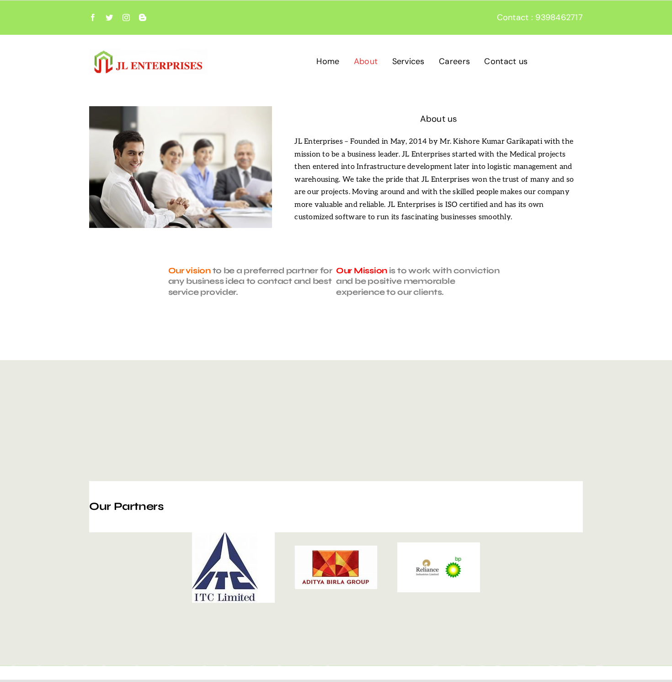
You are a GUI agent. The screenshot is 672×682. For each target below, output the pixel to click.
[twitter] (109, 17)
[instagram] (126, 17)
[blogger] (142, 17)
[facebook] (92, 17)
